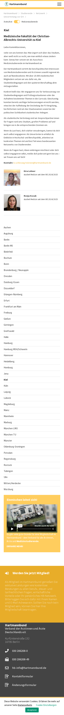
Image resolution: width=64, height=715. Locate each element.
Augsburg (8, 233)
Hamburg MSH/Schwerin (15, 349)
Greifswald (9, 331)
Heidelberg (9, 361)
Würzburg (8, 489)
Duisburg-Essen (11, 282)
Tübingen (8, 471)
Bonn (6, 263)
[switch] (21, 21)
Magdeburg (9, 404)
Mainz (6, 410)
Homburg (8, 367)
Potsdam (8, 452)
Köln (6, 385)
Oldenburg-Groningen (14, 446)
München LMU (11, 428)
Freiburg (8, 312)
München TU (10, 434)
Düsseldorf (9, 288)
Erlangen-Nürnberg (13, 294)
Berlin (6, 239)
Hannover (8, 355)
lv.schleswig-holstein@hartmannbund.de (32, 162)
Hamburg (8, 343)
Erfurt (7, 300)
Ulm (5, 477)
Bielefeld (8, 251)
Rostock (8, 465)
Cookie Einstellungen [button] (46, 705)
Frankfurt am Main (12, 306)
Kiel (6, 379)
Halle (6, 337)
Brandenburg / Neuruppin (16, 270)
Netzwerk (40, 13)
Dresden (8, 276)
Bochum (8, 257)
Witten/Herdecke (12, 483)
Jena (6, 373)
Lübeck (7, 397)
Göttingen (9, 324)
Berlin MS (8, 245)
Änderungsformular (24, 685)
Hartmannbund (10, 13)
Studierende (26, 13)
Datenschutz (25, 705)
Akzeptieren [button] (32, 710)
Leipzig (7, 391)
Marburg (8, 422)
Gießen (7, 318)
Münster (8, 440)
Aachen (7, 227)
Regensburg (10, 458)
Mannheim (9, 416)
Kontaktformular (22, 676)
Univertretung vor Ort (14, 16)
